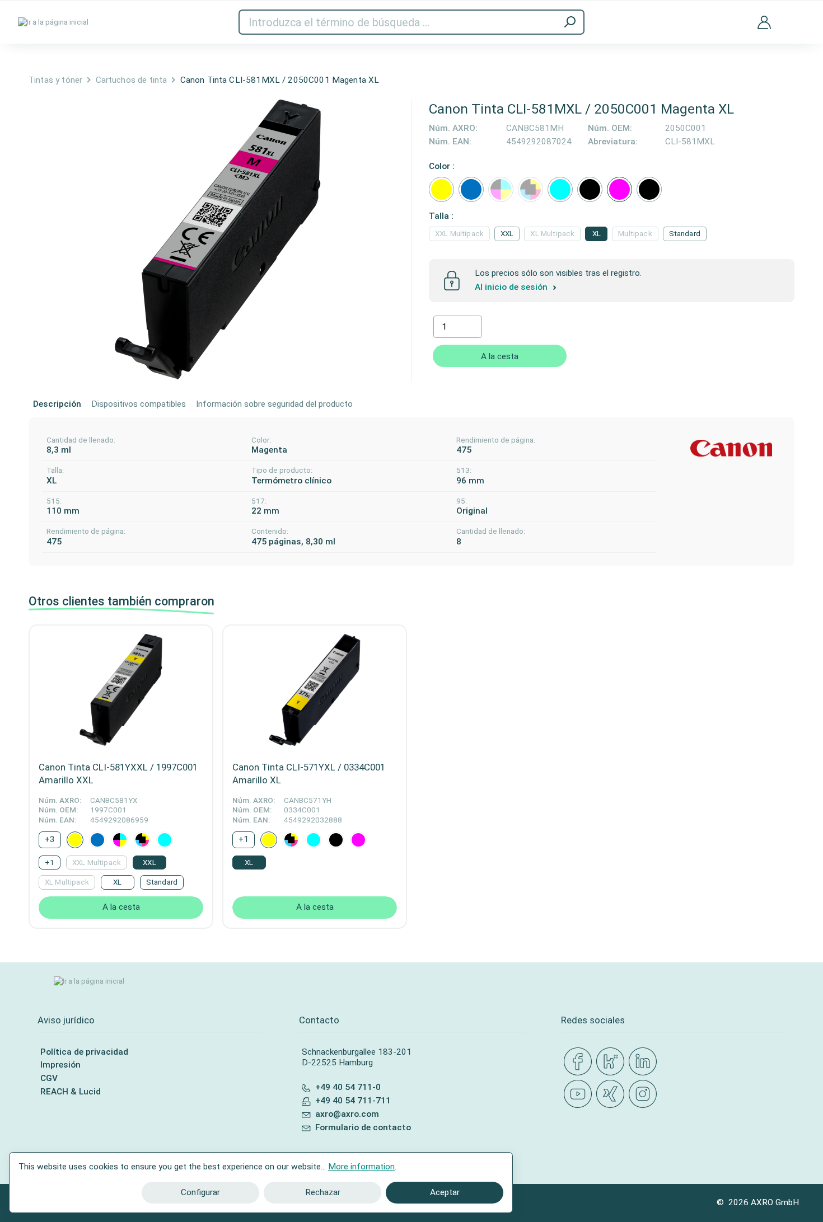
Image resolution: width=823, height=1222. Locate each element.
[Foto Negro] (589, 189)
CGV (49, 1078)
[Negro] (649, 189)
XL (596, 233)
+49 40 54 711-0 (348, 1087)
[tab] (57, 404)
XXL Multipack (459, 233)
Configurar (200, 1192)
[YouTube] (580, 1094)
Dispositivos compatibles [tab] (138, 404)
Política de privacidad (84, 1052)
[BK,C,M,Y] (500, 189)
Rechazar (322, 1192)
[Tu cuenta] (764, 22)
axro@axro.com (347, 1114)
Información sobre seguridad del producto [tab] (274, 404)
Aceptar (445, 1192)
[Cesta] (796, 15)
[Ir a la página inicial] (53, 22)
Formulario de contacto (363, 1127)
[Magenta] (619, 189)
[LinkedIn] (645, 1062)
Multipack (635, 233)
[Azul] (471, 189)
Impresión (60, 1065)
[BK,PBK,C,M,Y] (530, 189)
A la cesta (499, 356)
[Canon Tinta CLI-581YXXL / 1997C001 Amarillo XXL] (121, 690)
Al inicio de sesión (512, 287)
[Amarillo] (441, 189)
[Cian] (560, 189)
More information (361, 1167)
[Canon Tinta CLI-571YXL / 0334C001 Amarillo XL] (314, 690)
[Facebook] (580, 1062)
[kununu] (612, 1062)
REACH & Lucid (70, 1092)
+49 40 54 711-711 (353, 1101)
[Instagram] (645, 1094)
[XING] (612, 1094)
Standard (684, 233)
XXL (507, 233)
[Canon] (731, 448)
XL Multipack (552, 233)
